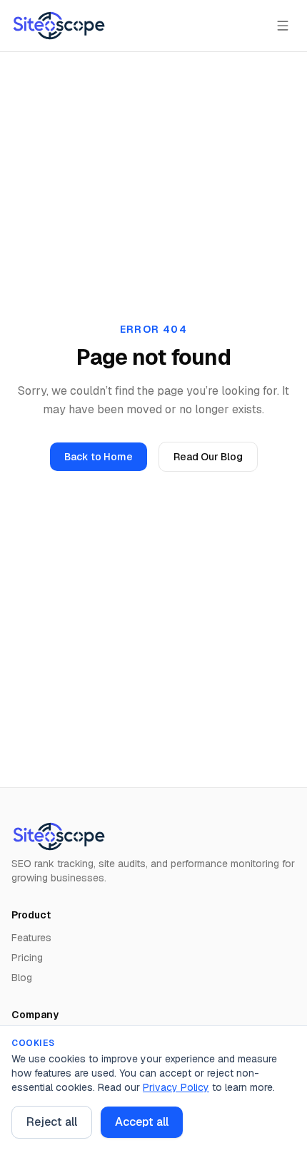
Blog (21, 977)
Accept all (141, 1121)
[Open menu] (283, 25)
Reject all (51, 1121)
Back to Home (98, 456)
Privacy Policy (176, 1087)
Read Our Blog (208, 456)
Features (31, 937)
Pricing (27, 957)
